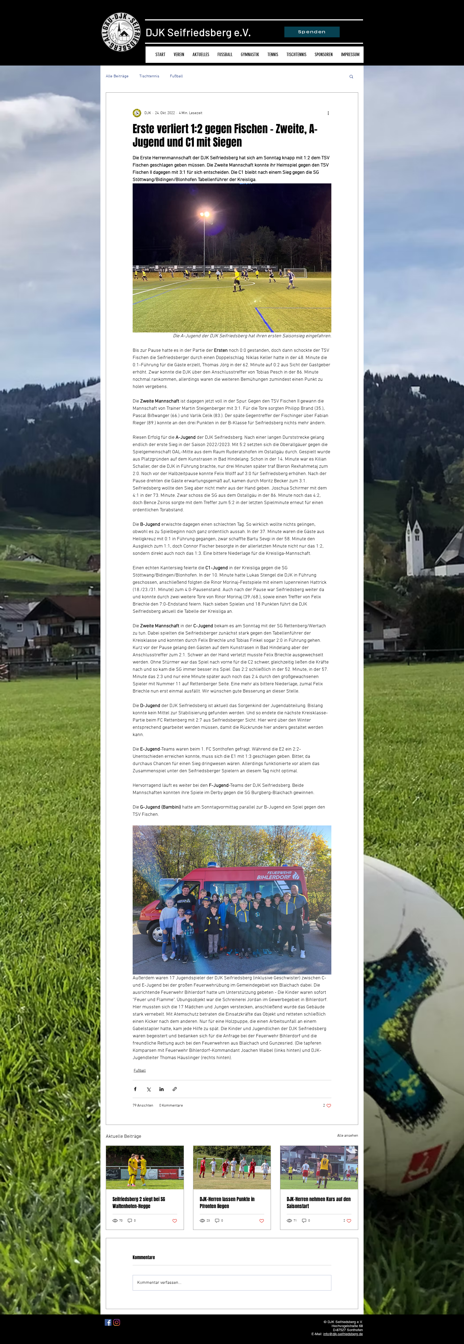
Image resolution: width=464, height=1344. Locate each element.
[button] (351, 76)
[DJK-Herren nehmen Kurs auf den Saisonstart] (319, 1167)
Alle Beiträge (117, 76)
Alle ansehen (347, 1135)
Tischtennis (149, 76)
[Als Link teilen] (174, 1089)
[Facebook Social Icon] (108, 1322)
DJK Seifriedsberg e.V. (198, 32)
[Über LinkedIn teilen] (161, 1089)
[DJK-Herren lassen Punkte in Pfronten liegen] (232, 1167)
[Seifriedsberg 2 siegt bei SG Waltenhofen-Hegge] (145, 1167)
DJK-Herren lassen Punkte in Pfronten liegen (227, 1203)
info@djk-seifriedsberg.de (343, 1334)
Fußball (176, 76)
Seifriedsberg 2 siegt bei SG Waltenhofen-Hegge (139, 1203)
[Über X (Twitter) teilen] (148, 1089)
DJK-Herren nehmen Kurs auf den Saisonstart (319, 1203)
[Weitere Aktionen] (328, 113)
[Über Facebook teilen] (135, 1089)
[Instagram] (116, 1322)
